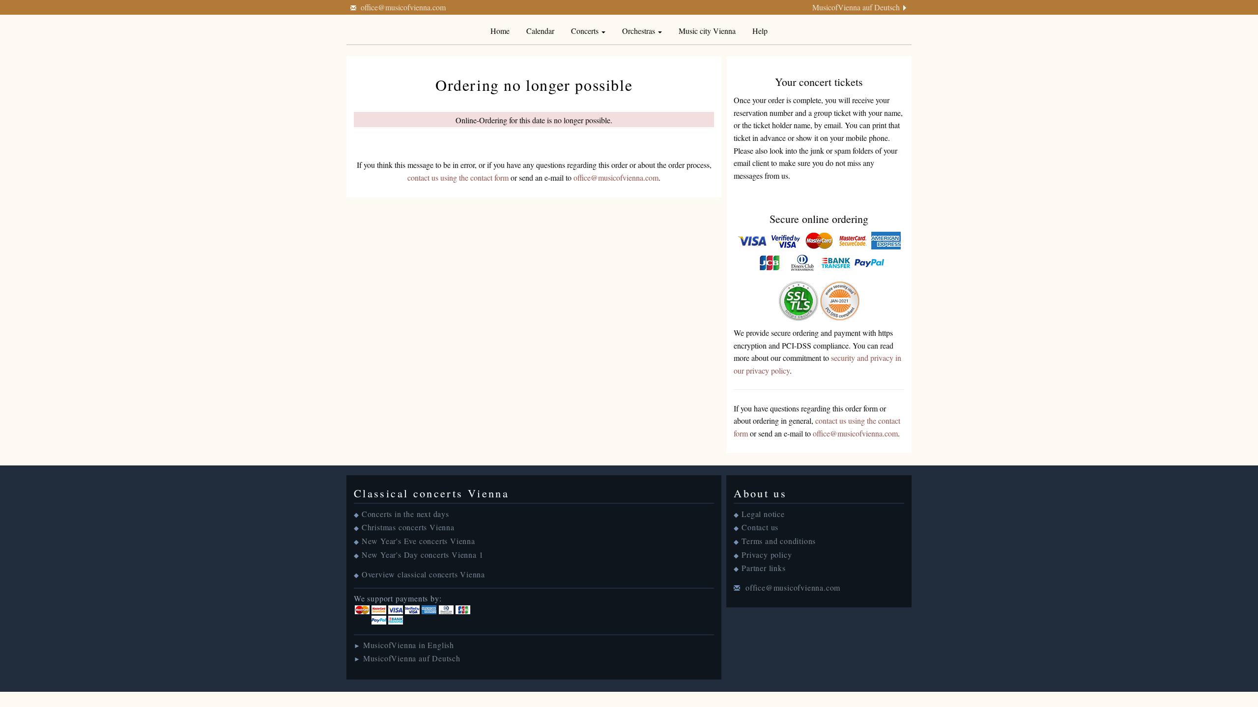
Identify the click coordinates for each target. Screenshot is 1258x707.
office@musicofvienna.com (403, 7)
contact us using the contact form (458, 177)
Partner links (763, 568)
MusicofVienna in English (408, 645)
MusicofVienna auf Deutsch (856, 7)
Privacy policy (767, 554)
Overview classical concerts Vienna (423, 574)
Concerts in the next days (405, 514)
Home (500, 31)
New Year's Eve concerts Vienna (418, 541)
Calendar (540, 31)
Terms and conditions (779, 541)
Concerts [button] (585, 31)
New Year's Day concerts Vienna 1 (423, 554)
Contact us (760, 527)
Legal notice (763, 514)
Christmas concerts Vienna (408, 527)
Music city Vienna (707, 31)
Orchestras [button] (639, 31)
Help (760, 31)
